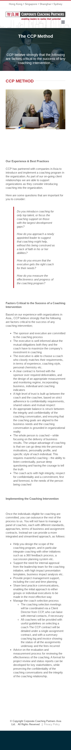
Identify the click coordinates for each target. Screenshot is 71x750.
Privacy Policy (52, 724)
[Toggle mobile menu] (63, 22)
